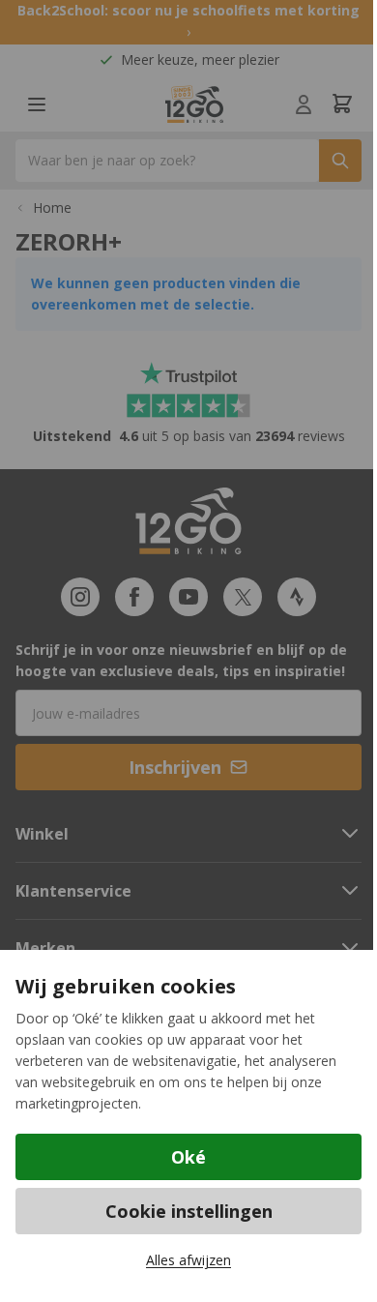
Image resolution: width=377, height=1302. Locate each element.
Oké (188, 1157)
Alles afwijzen (188, 1260)
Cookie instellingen (189, 1211)
